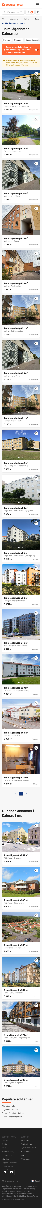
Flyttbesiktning (26, 1144)
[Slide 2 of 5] (19, 143)
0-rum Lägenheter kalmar (13, 1113)
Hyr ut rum (25, 1140)
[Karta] (37, 12)
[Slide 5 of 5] (23, 143)
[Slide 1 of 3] (19, 98)
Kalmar (26, 19)
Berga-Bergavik (33, 40)
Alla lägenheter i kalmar (15, 23)
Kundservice (25, 1151)
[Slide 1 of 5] (18, 143)
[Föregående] (16, 794)
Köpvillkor (5, 1159)
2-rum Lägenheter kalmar (13, 1117)
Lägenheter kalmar (10, 1109)
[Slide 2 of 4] (20, 772)
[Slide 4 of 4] (23, 772)
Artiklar (4, 1144)
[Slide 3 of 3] (22, 98)
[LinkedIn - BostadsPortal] (11, 1172)
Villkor (23, 1155)
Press (4, 1148)
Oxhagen (18, 40)
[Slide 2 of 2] (21, 727)
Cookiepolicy (7, 1155)
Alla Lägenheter (9, 1106)
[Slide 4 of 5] (22, 143)
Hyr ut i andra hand (28, 1148)
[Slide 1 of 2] (20, 727)
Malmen (6, 40)
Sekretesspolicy (8, 1151)
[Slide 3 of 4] (21, 772)
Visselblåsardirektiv (9, 1163)
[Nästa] (26, 794)
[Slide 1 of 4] (19, 772)
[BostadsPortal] (12, 4)
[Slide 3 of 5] (21, 143)
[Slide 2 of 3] (21, 98)
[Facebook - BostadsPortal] (5, 1172)
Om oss (5, 1140)
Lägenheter (14, 19)
